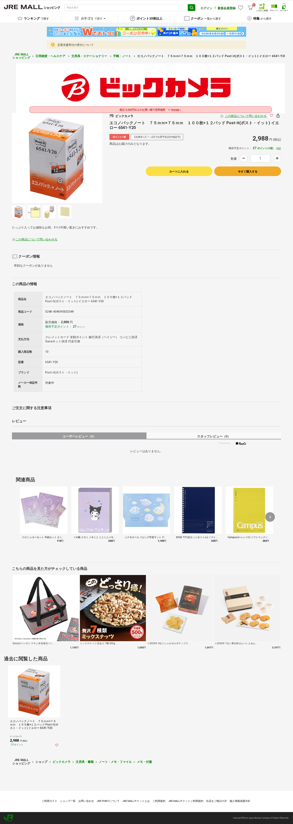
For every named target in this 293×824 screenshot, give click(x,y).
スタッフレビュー (213, 436)
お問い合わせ (86, 800)
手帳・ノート (122, 56)
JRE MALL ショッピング (21, 56)
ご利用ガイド (49, 800)
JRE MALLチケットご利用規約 (185, 800)
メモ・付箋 (144, 762)
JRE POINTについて (108, 800)
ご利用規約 (158, 800)
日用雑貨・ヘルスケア (50, 56)
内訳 (278, 148)
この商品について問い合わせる (246, 116)
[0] (250, 7)
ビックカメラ (62, 762)
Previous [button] (32, 158)
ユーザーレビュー (79, 436)
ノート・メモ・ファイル (115, 762)
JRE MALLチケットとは (136, 800)
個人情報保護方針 (240, 800)
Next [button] (83, 158)
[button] (270, 517)
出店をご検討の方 (216, 800)
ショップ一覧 (68, 800)
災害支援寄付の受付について (75, 44)
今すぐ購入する (248, 171)
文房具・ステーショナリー (89, 56)
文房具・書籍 (85, 762)
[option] (57, 158)
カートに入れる (179, 171)
